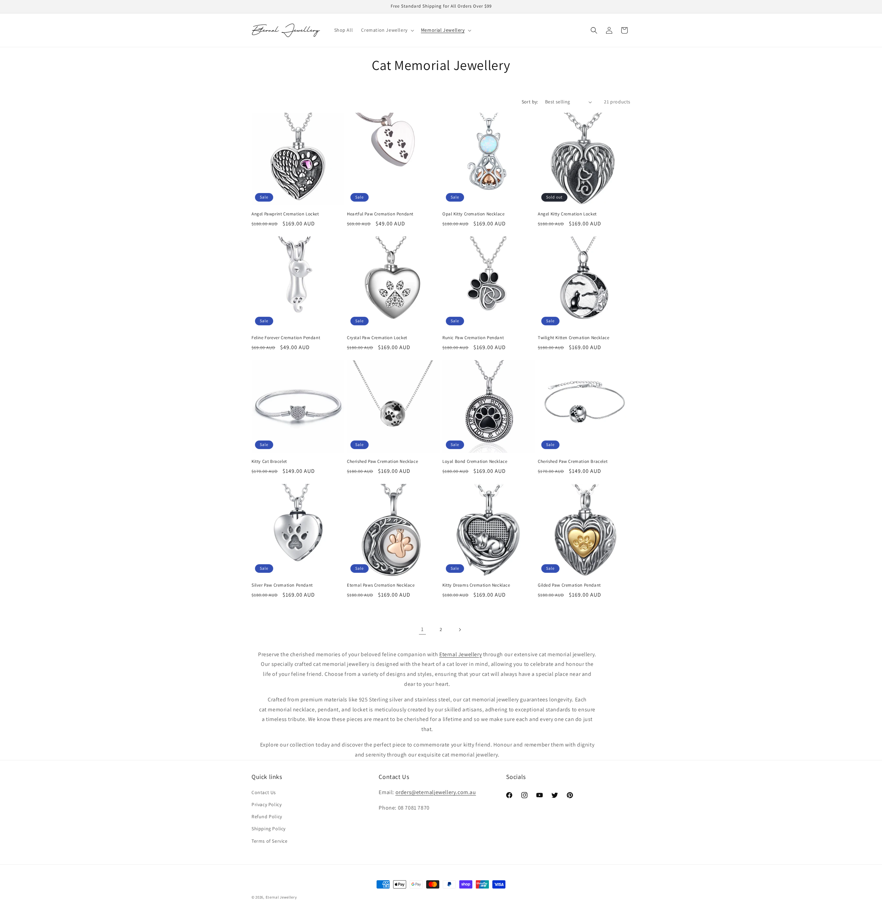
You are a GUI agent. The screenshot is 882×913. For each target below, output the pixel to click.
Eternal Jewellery (281, 897)
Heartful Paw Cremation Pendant (380, 214)
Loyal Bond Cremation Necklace (474, 461)
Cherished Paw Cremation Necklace (382, 461)
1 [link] (422, 629)
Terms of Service (270, 841)
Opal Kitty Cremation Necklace (473, 214)
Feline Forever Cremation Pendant (286, 338)
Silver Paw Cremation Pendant (282, 585)
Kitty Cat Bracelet (269, 461)
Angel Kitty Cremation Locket (567, 214)
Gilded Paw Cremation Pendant (569, 585)
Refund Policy (267, 816)
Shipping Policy (269, 828)
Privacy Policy (266, 804)
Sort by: (530, 102)
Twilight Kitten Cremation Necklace (573, 338)
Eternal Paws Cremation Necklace (381, 585)
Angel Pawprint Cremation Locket (285, 214)
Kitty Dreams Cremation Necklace (476, 585)
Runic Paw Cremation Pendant (473, 338)
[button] (387, 30)
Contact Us (264, 792)
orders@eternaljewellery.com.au (436, 792)
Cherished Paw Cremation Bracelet (572, 461)
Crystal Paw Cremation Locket (377, 338)
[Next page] (459, 629)
